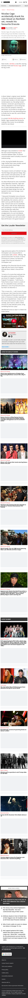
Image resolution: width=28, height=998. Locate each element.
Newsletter (24, 59)
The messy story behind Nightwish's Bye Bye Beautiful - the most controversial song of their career (14, 909)
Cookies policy (5, 972)
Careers (3, 979)
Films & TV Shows (10, 9)
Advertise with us (6, 982)
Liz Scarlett (9, 27)
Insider (20, 151)
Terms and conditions (7, 966)
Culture (3, 9)
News (3, 28)
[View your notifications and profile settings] (15, 2)
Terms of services (18, 237)
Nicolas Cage (17, 65)
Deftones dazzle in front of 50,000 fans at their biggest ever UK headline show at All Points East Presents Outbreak (15, 918)
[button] (2, 2)
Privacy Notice (20, 238)
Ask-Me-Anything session (15, 118)
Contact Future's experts (7, 963)
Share (5, 59)
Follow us (16, 59)
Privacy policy (5, 969)
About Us (4, 960)
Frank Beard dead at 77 (15, 5)
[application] (14, 137)
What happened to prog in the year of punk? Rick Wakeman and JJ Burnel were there (14, 901)
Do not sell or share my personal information (12, 985)
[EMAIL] (12, 336)
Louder (15, 27)
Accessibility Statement (7, 976)
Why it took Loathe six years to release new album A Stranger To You (15, 925)
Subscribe (20, 2)
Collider (15, 255)
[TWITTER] (9, 336)
